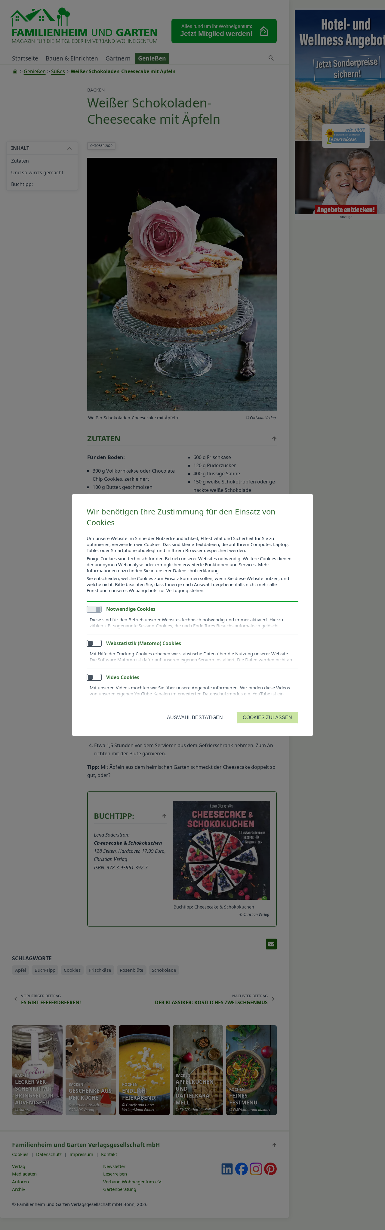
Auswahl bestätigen (195, 717)
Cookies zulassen (267, 717)
